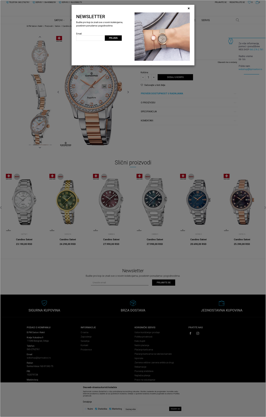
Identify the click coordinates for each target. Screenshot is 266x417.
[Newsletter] (162, 36)
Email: (79, 34)
